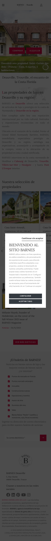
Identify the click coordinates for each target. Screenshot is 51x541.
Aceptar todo (25, 301)
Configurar (25, 296)
